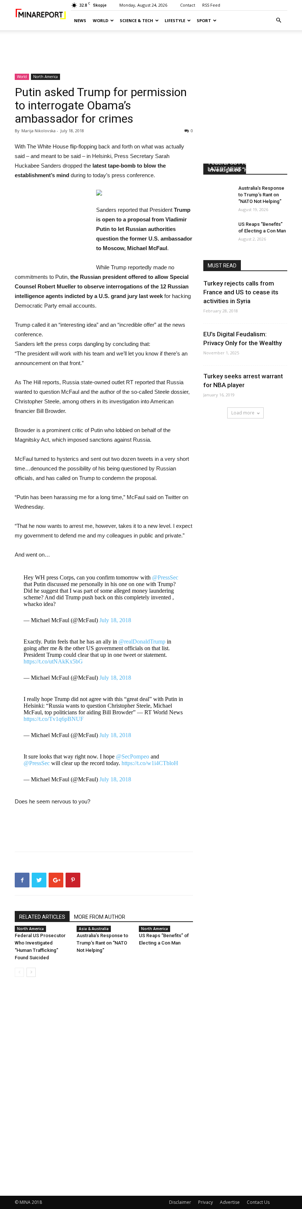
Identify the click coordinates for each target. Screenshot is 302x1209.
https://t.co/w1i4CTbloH (150, 763)
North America (45, 76)
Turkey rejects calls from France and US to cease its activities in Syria (240, 292)
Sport (204, 20)
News (80, 20)
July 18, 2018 (115, 620)
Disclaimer (180, 1202)
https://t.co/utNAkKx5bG (53, 661)
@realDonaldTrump (142, 641)
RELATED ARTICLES (42, 917)
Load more (242, 413)
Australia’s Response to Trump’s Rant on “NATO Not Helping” (102, 943)
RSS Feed (211, 5)
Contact (187, 5)
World (100, 20)
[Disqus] (104, 1087)
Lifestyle (175, 20)
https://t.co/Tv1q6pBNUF (54, 719)
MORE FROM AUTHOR (99, 917)
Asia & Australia (94, 928)
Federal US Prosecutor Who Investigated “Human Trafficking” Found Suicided (244, 170)
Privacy (205, 1202)
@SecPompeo (132, 756)
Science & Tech (136, 20)
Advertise (230, 1202)
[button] (278, 20)
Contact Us (258, 1202)
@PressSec (165, 577)
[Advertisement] (151, 46)
